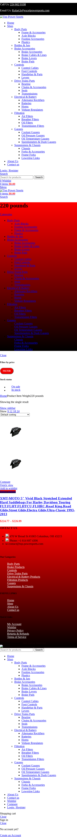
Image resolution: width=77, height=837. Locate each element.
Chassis (25, 148)
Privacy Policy (15, 630)
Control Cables (29, 67)
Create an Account (10, 835)
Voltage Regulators (32, 109)
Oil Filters (27, 122)
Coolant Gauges (30, 132)
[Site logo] (11, 16)
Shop (10, 603)
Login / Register (16, 807)
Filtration (19, 112)
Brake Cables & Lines (34, 55)
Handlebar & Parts (31, 74)
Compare (12, 804)
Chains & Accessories (33, 87)
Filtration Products (17, 579)
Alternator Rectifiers (32, 100)
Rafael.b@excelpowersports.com (30, 10)
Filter (7, 371)
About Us (12, 606)
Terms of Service (16, 636)
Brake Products (16, 567)
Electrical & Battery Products (23, 576)
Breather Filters (30, 119)
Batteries (26, 103)
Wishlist (11, 627)
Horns (24, 106)
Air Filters (27, 116)
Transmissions (29, 93)
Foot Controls (29, 71)
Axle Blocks (28, 35)
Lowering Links (30, 158)
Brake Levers (29, 58)
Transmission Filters (32, 125)
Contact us (13, 609)
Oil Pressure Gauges (33, 135)
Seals (24, 90)
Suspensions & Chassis (27, 145)
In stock (15, 389)
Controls (19, 64)
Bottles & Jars (22, 45)
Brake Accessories (24, 48)
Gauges (18, 129)
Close (3, 355)
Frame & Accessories (33, 32)
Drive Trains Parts (24, 80)
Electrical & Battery (25, 96)
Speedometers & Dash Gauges (38, 141)
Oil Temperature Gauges (35, 138)
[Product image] (15, 478)
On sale (15, 386)
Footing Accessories (32, 38)
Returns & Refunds (18, 633)
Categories (6, 214)
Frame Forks (28, 154)
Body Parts (20, 29)
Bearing (25, 83)
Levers (25, 77)
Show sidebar (7, 408)
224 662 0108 (18, 4)
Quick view (6, 485)
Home (3, 395)
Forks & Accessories (33, 151)
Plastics (25, 42)
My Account (14, 624)
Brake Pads (27, 61)
